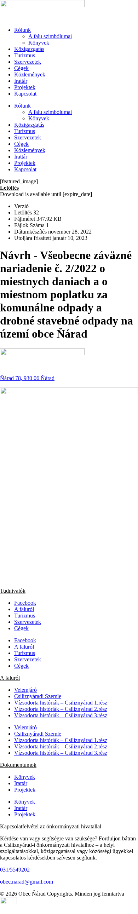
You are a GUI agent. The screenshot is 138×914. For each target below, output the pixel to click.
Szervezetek (27, 62)
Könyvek (38, 43)
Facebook (25, 603)
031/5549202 (15, 870)
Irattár (20, 81)
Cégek (21, 68)
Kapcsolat (25, 94)
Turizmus (24, 55)
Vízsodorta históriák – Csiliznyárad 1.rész (60, 703)
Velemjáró (25, 690)
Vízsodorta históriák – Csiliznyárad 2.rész (60, 709)
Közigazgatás (29, 49)
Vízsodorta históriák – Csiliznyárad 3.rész (60, 715)
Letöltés (9, 188)
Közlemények (29, 74)
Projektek (24, 87)
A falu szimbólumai (50, 36)
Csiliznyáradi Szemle (37, 696)
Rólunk (22, 30)
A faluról (24, 609)
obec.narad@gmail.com (26, 882)
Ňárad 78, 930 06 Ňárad (27, 378)
